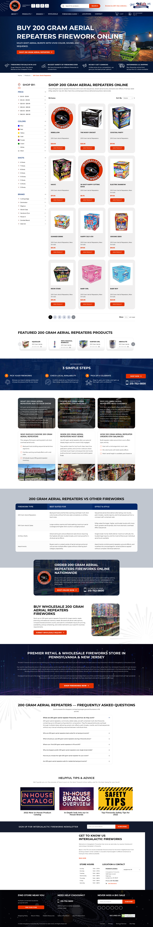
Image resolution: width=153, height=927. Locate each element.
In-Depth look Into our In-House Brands (76, 814)
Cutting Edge (24, 199)
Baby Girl (84, 289)
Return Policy (35, 916)
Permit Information (79, 916)
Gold (21, 136)
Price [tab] (21, 92)
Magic (53, 184)
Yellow (22, 133)
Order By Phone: (135, 381)
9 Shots (22, 173)
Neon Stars (56, 289)
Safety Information (63, 916)
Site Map (132, 923)
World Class (24, 209)
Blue (21, 126)
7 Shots (22, 166)
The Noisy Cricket (88, 132)
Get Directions (112, 883)
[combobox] (80, 6)
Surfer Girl (95, 342)
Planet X (23, 217)
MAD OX (23, 224)
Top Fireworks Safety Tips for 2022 (116, 814)
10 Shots (23, 176)
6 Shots (22, 162)
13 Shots (23, 187)
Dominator (23, 202)
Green (22, 143)
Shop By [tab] (29, 84)
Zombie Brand (25, 220)
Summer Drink (57, 236)
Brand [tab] (21, 194)
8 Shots (22, 169)
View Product (58, 148)
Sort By (119, 98)
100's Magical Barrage (66, 341)
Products (27, 75)
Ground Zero (116, 236)
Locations (86, 14)
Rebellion (55, 132)
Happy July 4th (86, 236)
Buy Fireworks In (76, 364)
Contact (98, 14)
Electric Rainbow (118, 184)
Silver (22, 151)
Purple (22, 140)
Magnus (23, 206)
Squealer (36, 342)
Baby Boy (114, 289)
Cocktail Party (116, 132)
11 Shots (22, 180)
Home (20, 75)
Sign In (135, 14)
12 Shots (23, 184)
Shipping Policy (23, 916)
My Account (137, 13)
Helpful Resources (48, 916)
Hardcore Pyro (25, 213)
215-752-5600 (138, 383)
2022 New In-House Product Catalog (37, 814)
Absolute (123, 342)
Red (21, 129)
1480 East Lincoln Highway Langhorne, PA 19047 (112, 876)
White (22, 147)
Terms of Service (121, 923)
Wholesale (53, 14)
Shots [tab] (21, 158)
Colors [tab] (22, 121)
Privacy (110, 923)
